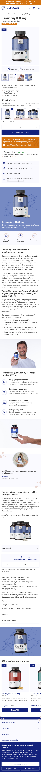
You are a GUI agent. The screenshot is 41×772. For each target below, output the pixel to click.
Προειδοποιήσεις (9, 620)
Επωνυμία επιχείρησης (9, 722)
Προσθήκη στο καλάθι (20, 133)
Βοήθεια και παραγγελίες (10, 740)
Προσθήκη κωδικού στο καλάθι (21, 3)
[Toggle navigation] (38, 8)
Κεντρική (4, 14)
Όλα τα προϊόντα (12, 14)
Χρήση (5, 614)
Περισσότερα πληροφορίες (10, 758)
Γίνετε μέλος (6, 734)
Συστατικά (6, 548)
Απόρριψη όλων (11, 769)
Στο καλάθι (15, 710)
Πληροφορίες (6, 728)
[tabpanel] (20, 578)
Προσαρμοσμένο (30, 769)
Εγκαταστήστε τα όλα (20, 764)
